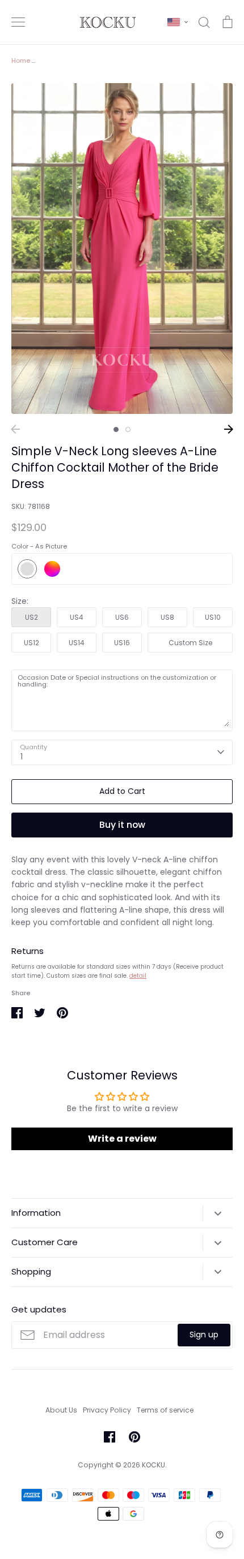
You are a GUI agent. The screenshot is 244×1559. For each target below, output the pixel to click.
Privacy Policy (107, 1410)
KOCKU (153, 1465)
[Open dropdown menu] (218, 1213)
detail (137, 975)
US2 (31, 617)
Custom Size (190, 642)
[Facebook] (109, 1436)
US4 (76, 617)
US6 (122, 617)
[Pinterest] (134, 1436)
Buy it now (122, 824)
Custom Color (52, 568)
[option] (122, 248)
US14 (77, 642)
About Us (61, 1410)
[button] (177, 22)
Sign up (204, 1334)
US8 (167, 617)
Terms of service (165, 1410)
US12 (31, 642)
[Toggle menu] (18, 22)
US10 (213, 617)
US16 (122, 642)
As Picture (27, 568)
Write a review (122, 1138)
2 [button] (128, 429)
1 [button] (116, 429)
